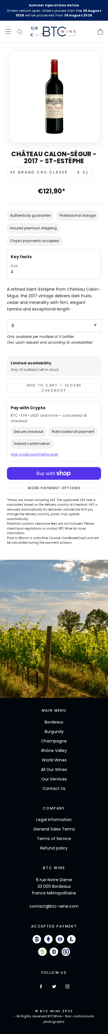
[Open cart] (100, 32)
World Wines (54, 760)
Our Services (54, 779)
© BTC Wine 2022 (54, 1011)
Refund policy (54, 848)
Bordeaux (54, 722)
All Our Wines (54, 769)
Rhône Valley (54, 750)
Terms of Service (54, 838)
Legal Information (54, 819)
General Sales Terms (54, 829)
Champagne (54, 741)
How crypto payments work (34, 454)
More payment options (54, 487)
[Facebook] (41, 986)
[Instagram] (67, 986)
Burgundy (54, 731)
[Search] (20, 31)
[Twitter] (54, 986)
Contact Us (54, 788)
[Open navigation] (8, 31)
